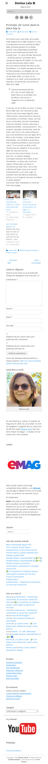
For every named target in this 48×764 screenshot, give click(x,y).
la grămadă (12, 250)
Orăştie (8, 252)
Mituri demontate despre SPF (18, 544)
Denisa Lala (24, 32)
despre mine (26, 429)
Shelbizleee (11, 665)
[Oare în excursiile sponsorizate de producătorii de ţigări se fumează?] (30, 194)
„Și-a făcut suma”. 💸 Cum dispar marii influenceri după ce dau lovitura (22, 626)
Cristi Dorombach (13, 750)
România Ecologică (14, 662)
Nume (9, 308)
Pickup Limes (11, 676)
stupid (14, 252)
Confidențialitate (14, 759)
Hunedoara (34, 250)
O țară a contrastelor (15, 576)
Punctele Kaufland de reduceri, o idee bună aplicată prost (13, 204)
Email (9, 317)
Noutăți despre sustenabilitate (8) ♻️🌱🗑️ (24, 560)
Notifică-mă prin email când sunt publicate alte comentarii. (20, 338)
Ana (7, 618)
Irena (8, 610)
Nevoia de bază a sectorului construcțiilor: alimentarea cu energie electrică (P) (22, 566)
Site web (9, 325)
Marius (9, 639)
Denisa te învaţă (13, 699)
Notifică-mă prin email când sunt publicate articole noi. (20, 347)
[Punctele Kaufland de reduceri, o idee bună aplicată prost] (13, 194)
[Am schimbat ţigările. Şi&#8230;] (14, 234)
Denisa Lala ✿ (25, 3)
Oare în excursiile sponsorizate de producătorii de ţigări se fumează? (29, 205)
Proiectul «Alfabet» (14, 696)
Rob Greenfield (12, 678)
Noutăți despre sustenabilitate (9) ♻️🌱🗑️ (24, 558)
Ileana (8, 597)
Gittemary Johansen (14, 670)
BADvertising (24, 250)
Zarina (9, 623)
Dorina (9, 602)
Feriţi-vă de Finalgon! (20, 615)
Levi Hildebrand (13, 668)
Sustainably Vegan (14, 673)
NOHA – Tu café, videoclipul (24, 631)
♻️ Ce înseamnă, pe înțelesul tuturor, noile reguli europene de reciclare (22, 605)
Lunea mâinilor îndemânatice (18, 693)
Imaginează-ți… (12, 579)
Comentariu (12, 279)
